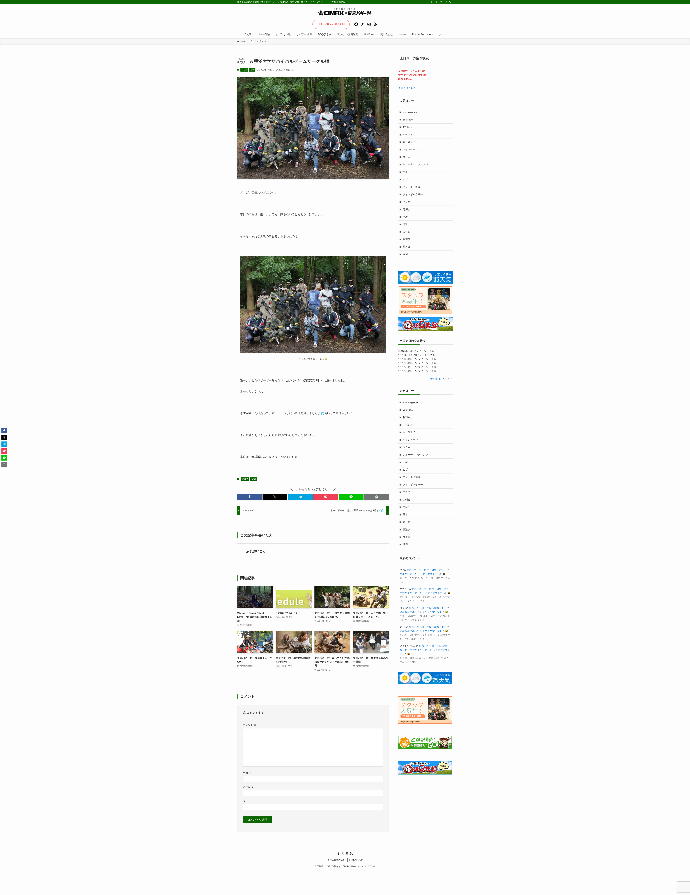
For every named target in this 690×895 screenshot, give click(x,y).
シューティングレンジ (415, 164)
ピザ (405, 179)
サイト (246, 801)
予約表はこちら (407, 88)
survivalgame (410, 112)
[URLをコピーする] (376, 497)
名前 (247, 772)
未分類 (406, 231)
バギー (406, 171)
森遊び (406, 239)
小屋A (406, 216)
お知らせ (408, 127)
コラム (406, 157)
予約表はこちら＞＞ (441, 378)
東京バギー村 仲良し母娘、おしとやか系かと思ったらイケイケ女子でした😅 (425, 649)
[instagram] (441, 2)
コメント (249, 725)
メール (248, 786)
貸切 (252, 70)
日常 (405, 224)
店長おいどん (256, 551)
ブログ (244, 70)
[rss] (445, 2)
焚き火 (406, 246)
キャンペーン (410, 149)
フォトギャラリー (413, 194)
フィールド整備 (411, 186)
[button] (249, 497)
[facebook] (431, 2)
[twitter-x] (436, 2)
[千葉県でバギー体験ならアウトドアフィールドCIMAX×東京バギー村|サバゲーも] (345, 11)
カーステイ (409, 141)
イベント (408, 134)
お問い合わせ (356, 859)
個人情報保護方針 (336, 859)
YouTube (408, 119)
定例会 (406, 209)
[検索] (450, 2)
